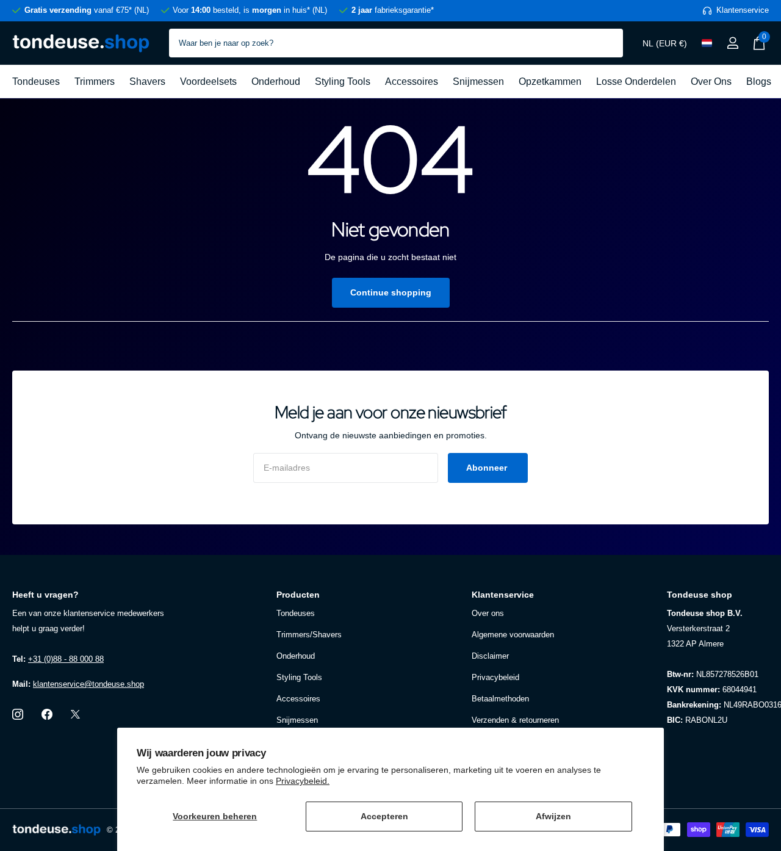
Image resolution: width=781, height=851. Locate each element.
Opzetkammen (550, 81)
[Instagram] (17, 714)
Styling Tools (342, 81)
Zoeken (606, 43)
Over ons (488, 613)
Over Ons (711, 81)
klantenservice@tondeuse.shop (88, 684)
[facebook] (46, 714)
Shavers (147, 81)
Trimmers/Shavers (309, 634)
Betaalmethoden (500, 698)
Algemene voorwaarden (513, 634)
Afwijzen (553, 816)
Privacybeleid (495, 677)
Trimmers (94, 81)
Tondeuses (36, 81)
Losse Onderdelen (636, 81)
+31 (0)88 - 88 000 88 (66, 659)
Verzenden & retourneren (515, 720)
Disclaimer (490, 656)
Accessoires (411, 81)
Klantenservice (503, 594)
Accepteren (384, 816)
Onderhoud (275, 81)
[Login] (732, 43)
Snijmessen (478, 81)
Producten (298, 594)
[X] (75, 714)
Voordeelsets (208, 81)
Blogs (758, 81)
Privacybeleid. (302, 781)
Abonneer (487, 468)
